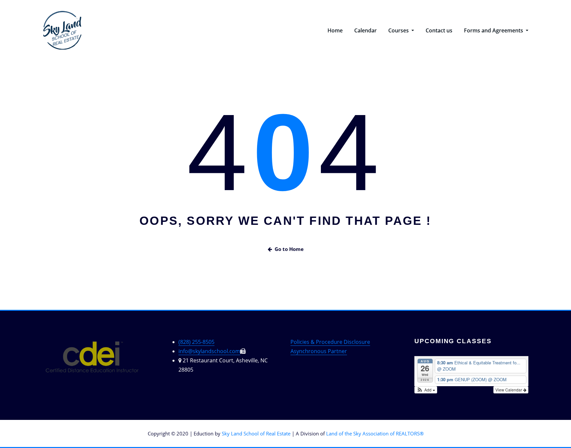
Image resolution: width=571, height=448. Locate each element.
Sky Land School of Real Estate (256, 433)
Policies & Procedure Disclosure (330, 342)
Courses (399, 30)
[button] (426, 390)
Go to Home (289, 249)
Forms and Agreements (494, 30)
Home (335, 30)
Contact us (439, 30)
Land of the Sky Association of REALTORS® (375, 433)
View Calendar (509, 389)
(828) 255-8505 (196, 342)
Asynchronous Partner (318, 351)
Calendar (365, 30)
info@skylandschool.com (209, 351)
